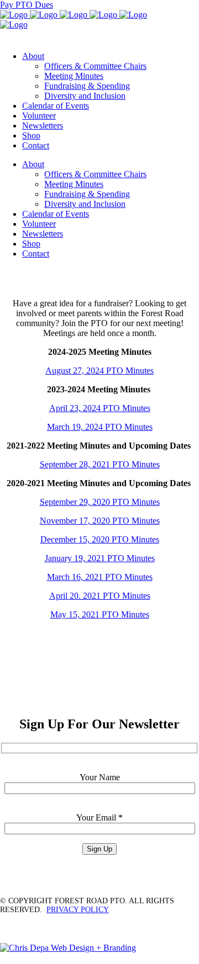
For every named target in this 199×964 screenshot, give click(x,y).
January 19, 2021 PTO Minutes (100, 558)
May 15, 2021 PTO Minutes (99, 614)
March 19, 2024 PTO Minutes (100, 427)
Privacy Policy (77, 910)
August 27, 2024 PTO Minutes (99, 370)
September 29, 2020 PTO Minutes (100, 502)
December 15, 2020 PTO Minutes (99, 539)
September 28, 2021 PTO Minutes (100, 464)
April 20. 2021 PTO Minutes (99, 595)
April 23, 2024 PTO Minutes (99, 408)
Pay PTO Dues (26, 4)
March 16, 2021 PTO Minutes (100, 577)
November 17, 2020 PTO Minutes (100, 520)
